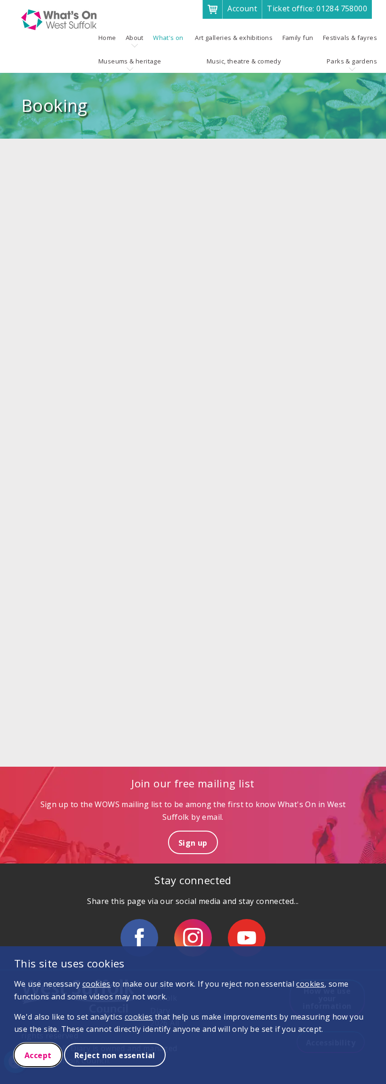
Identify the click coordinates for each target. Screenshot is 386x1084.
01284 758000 (317, 8)
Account (242, 8)
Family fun (298, 37)
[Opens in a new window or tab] (139, 938)
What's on (168, 37)
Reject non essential (114, 1055)
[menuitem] (107, 37)
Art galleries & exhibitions (234, 37)
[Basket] (212, 9)
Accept (37, 1055)
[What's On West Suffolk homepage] (58, 19)
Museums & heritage (129, 61)
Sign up (193, 843)
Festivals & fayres (350, 37)
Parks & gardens (352, 61)
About (135, 37)
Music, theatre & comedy (244, 61)
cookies (96, 984)
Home (107, 37)
